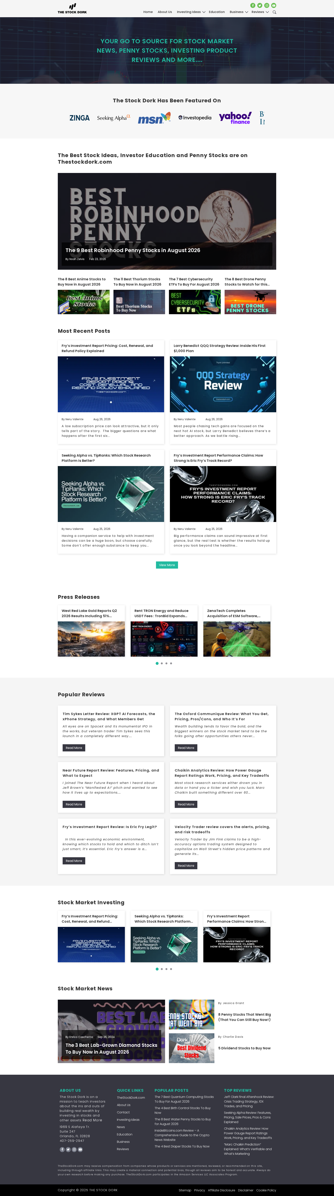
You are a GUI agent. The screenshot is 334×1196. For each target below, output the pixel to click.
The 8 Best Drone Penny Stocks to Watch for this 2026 (246, 282)
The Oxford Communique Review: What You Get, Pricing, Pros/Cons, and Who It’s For (222, 716)
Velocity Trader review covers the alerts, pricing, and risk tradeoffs (222, 829)
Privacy (199, 1190)
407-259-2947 (72, 1141)
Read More (74, 748)
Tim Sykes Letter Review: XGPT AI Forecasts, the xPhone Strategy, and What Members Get (109, 716)
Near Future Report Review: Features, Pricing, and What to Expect (111, 773)
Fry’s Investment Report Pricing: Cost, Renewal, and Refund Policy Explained (107, 348)
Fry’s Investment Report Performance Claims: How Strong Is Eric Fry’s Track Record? (218, 458)
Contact (123, 1112)
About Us (165, 12)
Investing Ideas (128, 1119)
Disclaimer (245, 1190)
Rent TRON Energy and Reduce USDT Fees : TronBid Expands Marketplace (161, 613)
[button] (157, 663)
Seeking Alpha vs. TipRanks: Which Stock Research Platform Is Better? (106, 458)
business (237, 12)
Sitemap (185, 1190)
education (217, 12)
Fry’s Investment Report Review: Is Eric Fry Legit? (110, 826)
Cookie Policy (266, 1190)
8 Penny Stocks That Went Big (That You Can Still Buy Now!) (244, 1017)
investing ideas (189, 12)
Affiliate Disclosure (221, 1190)
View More (167, 565)
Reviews (123, 1149)
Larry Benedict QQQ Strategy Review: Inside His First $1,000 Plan (220, 348)
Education (124, 1134)
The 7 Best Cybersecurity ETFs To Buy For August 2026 (194, 282)
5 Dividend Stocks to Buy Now (244, 1048)
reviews (258, 12)
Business (123, 1142)
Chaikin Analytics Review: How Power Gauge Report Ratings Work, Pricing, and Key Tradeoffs (222, 773)
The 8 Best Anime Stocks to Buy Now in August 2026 (82, 282)
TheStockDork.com (131, 1097)
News (121, 1127)
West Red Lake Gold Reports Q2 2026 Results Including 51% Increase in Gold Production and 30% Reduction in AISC (90, 613)
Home (148, 12)
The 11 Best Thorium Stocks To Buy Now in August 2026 (137, 282)
